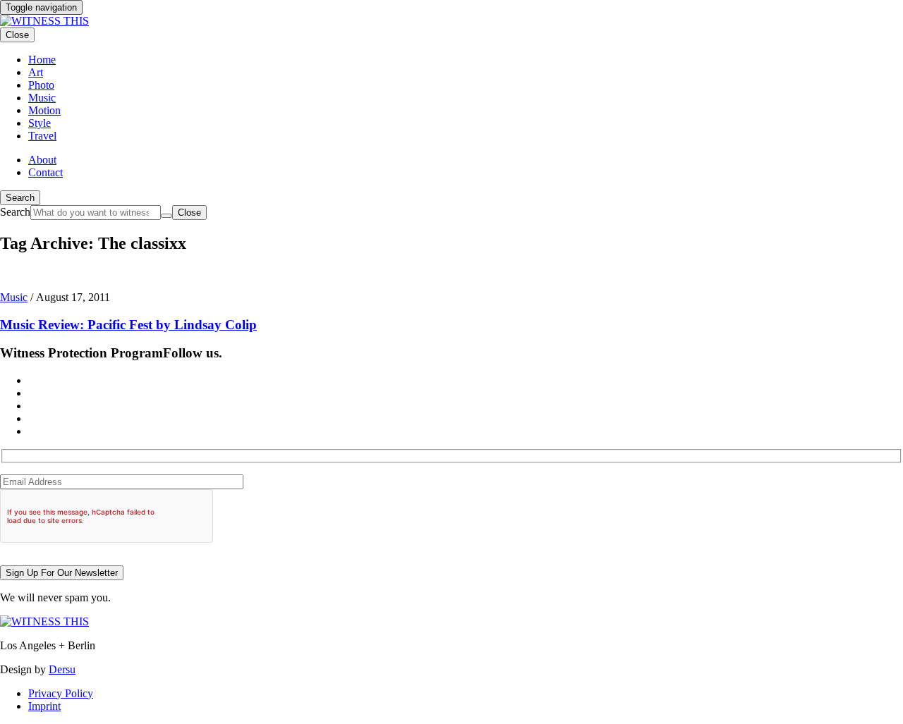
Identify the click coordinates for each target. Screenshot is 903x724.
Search (20, 197)
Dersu (62, 669)
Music (14, 297)
